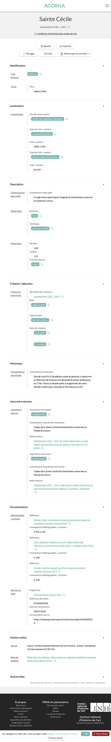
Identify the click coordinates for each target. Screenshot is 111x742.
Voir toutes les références (92, 682)
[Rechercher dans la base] (55, 660)
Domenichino (53, 27)
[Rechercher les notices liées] (69, 27)
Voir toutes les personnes (66, 682)
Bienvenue (20, 705)
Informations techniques (21, 708)
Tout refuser (101, 734)
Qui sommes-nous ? (55, 705)
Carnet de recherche (55, 714)
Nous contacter (21, 717)
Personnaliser (56, 738)
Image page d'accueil (21, 722)
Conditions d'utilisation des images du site (57, 33)
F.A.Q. (20, 714)
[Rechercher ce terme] (41, 74)
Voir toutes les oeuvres (41, 682)
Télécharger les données (75, 53)
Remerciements (21, 711)
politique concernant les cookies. (62, 734)
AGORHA (54, 6)
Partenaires (55, 717)
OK (86, 734)
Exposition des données (20, 719)
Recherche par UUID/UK (21, 725)
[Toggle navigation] (107, 6)
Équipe (55, 711)
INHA (55, 708)
